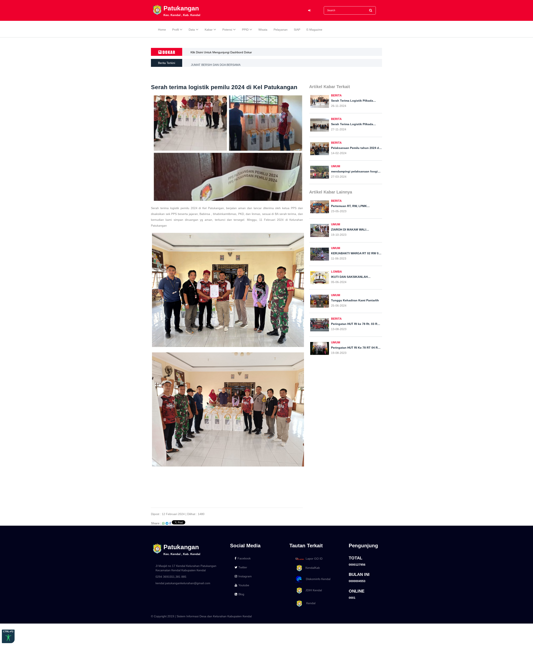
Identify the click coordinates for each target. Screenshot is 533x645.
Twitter (242, 567)
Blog (241, 594)
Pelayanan (281, 29)
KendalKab (311, 567)
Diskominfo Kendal (316, 579)
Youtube (243, 585)
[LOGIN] (309, 10)
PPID (245, 29)
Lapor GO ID (314, 558)
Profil (175, 29)
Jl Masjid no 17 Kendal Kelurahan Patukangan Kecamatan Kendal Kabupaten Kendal (186, 568)
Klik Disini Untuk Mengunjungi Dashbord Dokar (221, 52)
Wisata (262, 29)
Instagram (245, 576)
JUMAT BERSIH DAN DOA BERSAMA (215, 63)
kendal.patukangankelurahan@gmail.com (183, 583)
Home (162, 29)
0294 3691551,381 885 (171, 576)
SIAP (297, 29)
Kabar (209, 29)
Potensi (227, 29)
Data (192, 29)
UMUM (335, 166)
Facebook (244, 558)
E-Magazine (314, 29)
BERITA (336, 95)
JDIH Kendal (312, 590)
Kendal (309, 603)
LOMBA (336, 271)
